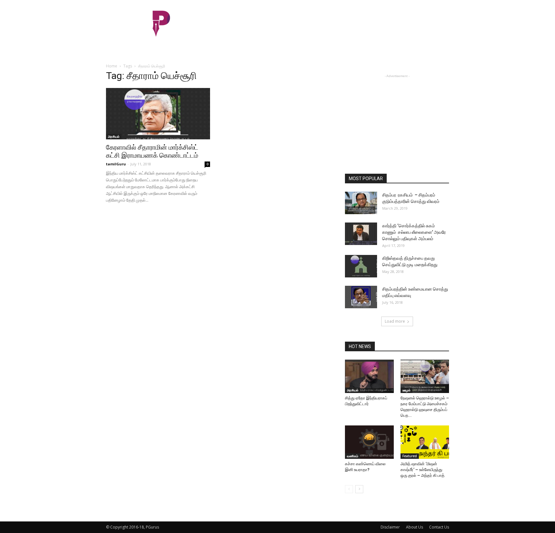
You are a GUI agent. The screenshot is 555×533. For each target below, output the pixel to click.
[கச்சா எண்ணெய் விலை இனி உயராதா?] (369, 442)
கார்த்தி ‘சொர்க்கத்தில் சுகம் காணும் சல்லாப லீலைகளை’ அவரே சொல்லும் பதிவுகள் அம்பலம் (414, 232)
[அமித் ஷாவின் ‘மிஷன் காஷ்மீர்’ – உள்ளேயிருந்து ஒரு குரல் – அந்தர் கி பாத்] (425, 442)
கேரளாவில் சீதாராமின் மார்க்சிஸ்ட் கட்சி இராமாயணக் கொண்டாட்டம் (152, 151)
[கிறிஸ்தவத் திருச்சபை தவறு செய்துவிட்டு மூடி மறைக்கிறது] (361, 266)
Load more (395, 321)
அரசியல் (113, 136)
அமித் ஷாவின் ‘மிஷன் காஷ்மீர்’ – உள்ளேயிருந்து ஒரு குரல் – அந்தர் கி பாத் (423, 469)
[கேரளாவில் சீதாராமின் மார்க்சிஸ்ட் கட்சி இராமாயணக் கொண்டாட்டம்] (158, 113)
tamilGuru (116, 164)
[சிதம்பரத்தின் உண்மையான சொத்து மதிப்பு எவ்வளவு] (361, 297)
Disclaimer (390, 527)
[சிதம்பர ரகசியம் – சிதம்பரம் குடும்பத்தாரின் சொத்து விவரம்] (361, 203)
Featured (409, 456)
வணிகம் (352, 456)
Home (111, 66)
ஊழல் (406, 390)
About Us (414, 527)
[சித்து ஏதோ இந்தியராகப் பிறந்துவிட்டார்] (369, 376)
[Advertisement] (332, 23)
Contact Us (439, 527)
